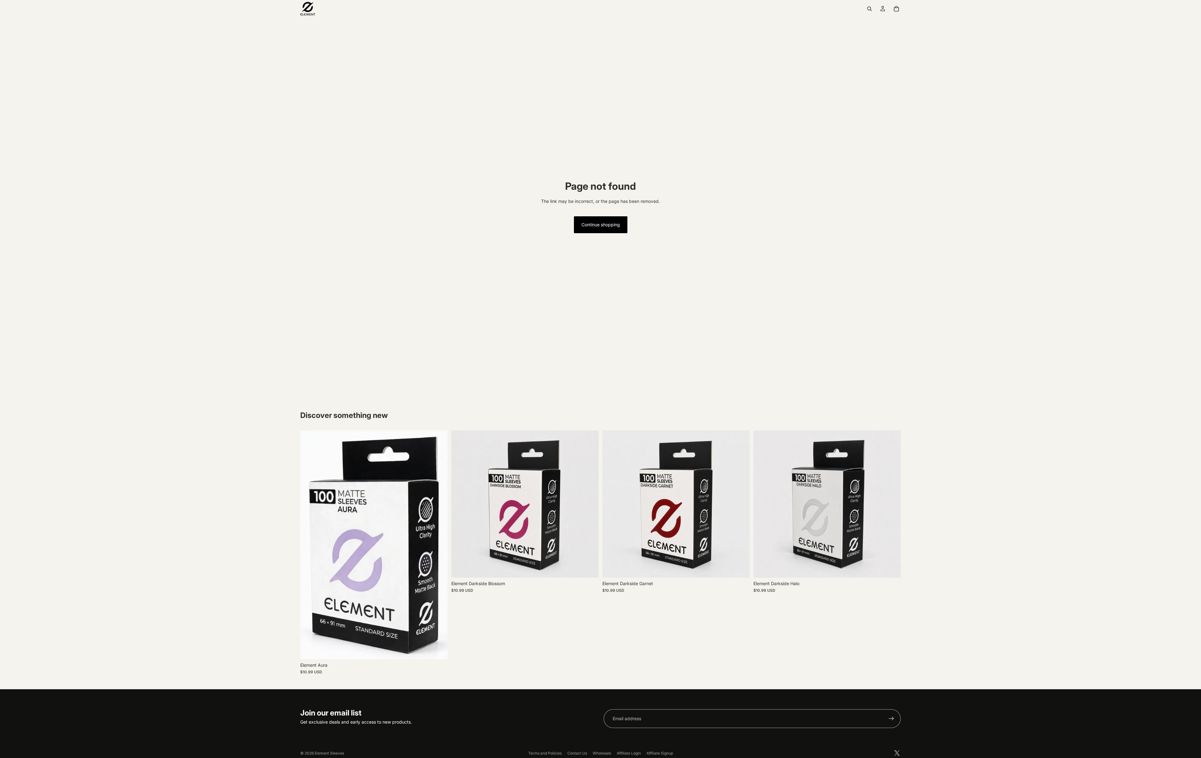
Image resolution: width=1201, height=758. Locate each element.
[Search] (869, 9)
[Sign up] (891, 718)
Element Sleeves (329, 753)
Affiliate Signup (659, 753)
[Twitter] (897, 753)
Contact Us (577, 753)
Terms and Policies (545, 753)
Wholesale (602, 753)
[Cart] (896, 9)
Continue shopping (600, 224)
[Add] (437, 649)
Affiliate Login (629, 753)
